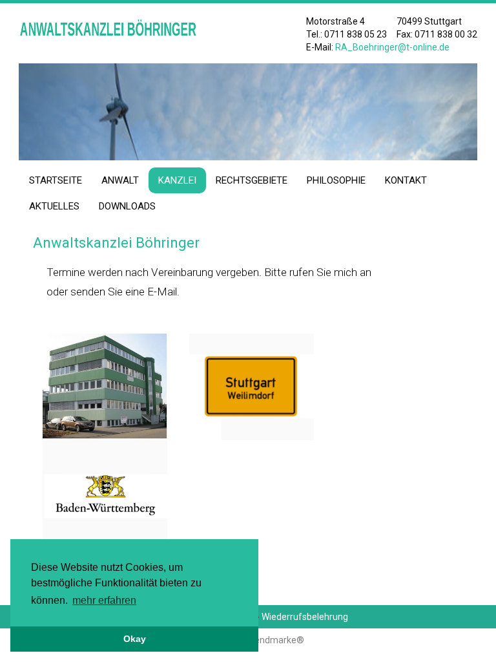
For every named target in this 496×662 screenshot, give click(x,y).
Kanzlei (177, 180)
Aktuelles (54, 206)
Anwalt (120, 180)
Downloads (127, 206)
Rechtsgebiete (251, 180)
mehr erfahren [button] (104, 600)
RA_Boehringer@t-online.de (392, 47)
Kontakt (406, 180)
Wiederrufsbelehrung (305, 617)
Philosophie (336, 180)
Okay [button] (134, 639)
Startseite (55, 180)
